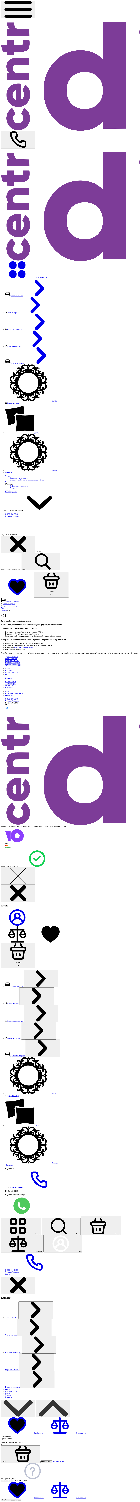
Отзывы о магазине (12, 672)
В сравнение (81, 1433)
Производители (11, 492)
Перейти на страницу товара (11, 1500)
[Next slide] (18, 1408)
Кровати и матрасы (12, 663)
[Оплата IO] (14, 842)
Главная (4, 610)
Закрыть (8, 1274)
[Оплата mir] (8, 848)
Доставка (8, 678)
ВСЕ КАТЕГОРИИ (41, 277)
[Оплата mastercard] (6, 846)
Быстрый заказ (46, 1461)
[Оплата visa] (6, 844)
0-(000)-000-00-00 (11, 514)
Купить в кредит (7, 1481)
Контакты (9, 482)
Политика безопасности (19, 478)
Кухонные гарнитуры (13, 665)
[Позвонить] (18, 139)
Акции (7, 490)
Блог (7, 674)
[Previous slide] (53, 1408)
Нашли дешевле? (58, 1461)
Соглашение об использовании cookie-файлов (27, 480)
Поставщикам (10, 682)
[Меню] (18, 9)
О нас (7, 476)
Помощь (8, 670)
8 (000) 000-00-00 (11, 1270)
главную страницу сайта (23, 647)
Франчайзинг (10, 686)
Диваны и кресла (11, 657)
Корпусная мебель (12, 661)
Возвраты (13, 488)
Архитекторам (10, 684)
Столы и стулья (11, 659)
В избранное (39, 1433)
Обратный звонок (12, 516)
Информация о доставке (19, 486)
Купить (4, 1461)
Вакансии (9, 688)
